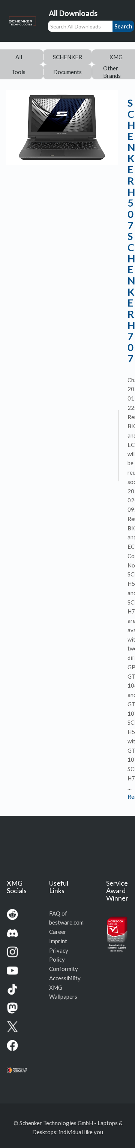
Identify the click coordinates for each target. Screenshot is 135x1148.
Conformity (63, 968)
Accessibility (65, 978)
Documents (67, 71)
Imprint (58, 941)
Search (123, 26)
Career (57, 931)
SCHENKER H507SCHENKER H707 (131, 231)
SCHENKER (67, 57)
